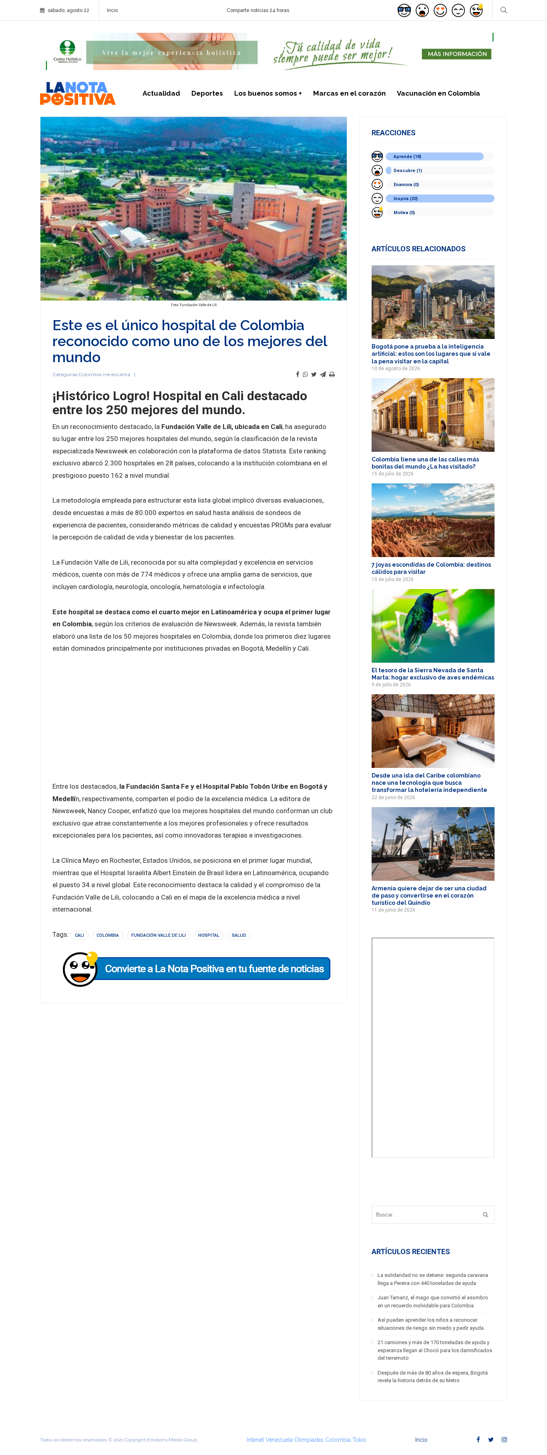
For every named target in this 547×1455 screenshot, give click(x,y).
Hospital (208, 935)
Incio (112, 10)
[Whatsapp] (305, 374)
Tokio (359, 1440)
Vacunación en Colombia (438, 93)
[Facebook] (298, 374)
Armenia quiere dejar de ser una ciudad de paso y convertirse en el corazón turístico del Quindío (429, 895)
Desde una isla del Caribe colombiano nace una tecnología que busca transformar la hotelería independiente (429, 782)
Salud (239, 935)
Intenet (255, 1440)
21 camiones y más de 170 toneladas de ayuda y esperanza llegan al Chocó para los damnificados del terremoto (435, 1350)
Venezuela (279, 1440)
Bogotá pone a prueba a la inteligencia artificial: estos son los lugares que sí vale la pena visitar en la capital (431, 353)
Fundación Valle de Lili (158, 935)
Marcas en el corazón (349, 93)
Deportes (207, 93)
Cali (79, 935)
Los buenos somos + (268, 93)
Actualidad (161, 93)
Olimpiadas (309, 1440)
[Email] (323, 374)
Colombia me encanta (104, 374)
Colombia (108, 935)
